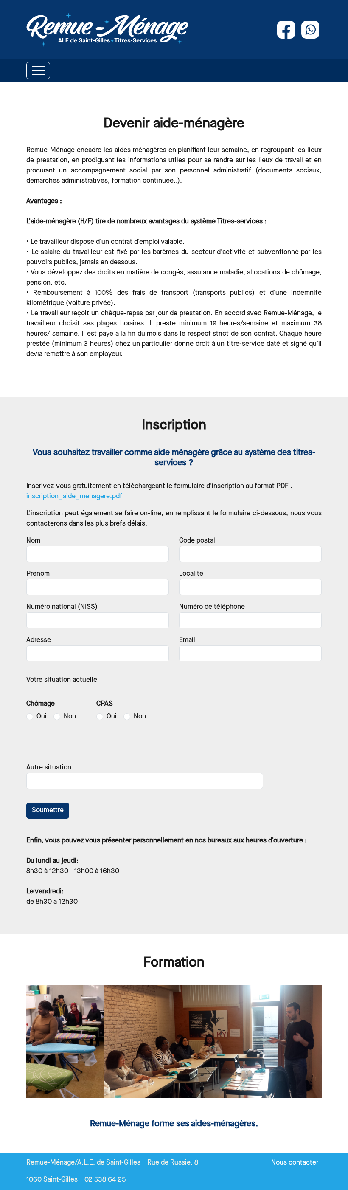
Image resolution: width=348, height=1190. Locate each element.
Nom (33, 541)
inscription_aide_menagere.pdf (74, 496)
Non (70, 716)
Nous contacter (294, 1163)
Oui (41, 716)
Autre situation (48, 767)
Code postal (197, 541)
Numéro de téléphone (212, 607)
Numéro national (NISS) (62, 607)
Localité (191, 574)
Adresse (38, 640)
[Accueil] (107, 30)
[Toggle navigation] (38, 70)
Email (187, 640)
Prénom (38, 574)
